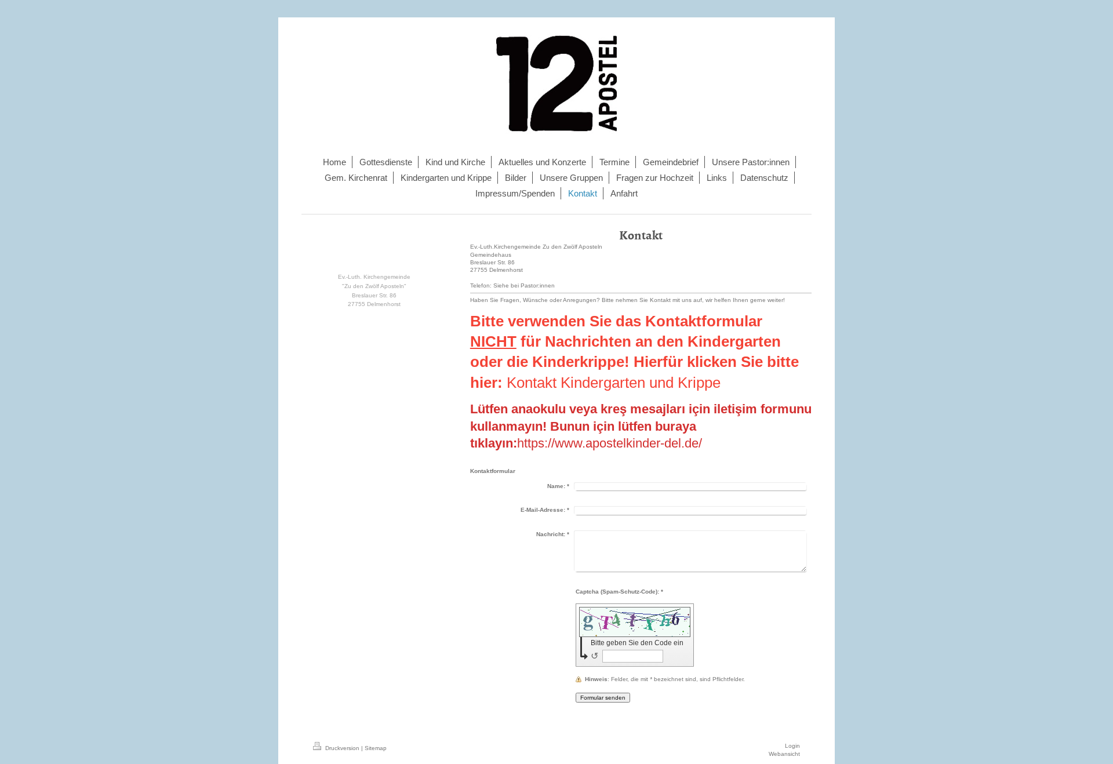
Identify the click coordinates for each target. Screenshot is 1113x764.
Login (792, 746)
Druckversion (342, 748)
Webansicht (784, 754)
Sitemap (376, 748)
